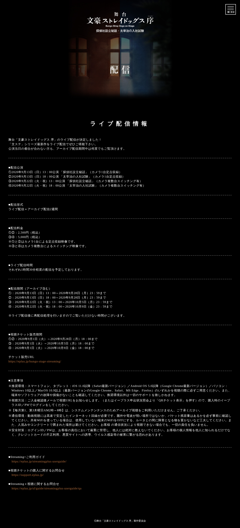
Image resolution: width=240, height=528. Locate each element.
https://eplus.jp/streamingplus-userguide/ (39, 461)
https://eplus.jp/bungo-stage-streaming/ (34, 361)
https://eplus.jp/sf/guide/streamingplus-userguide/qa (47, 488)
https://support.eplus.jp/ (28, 474)
